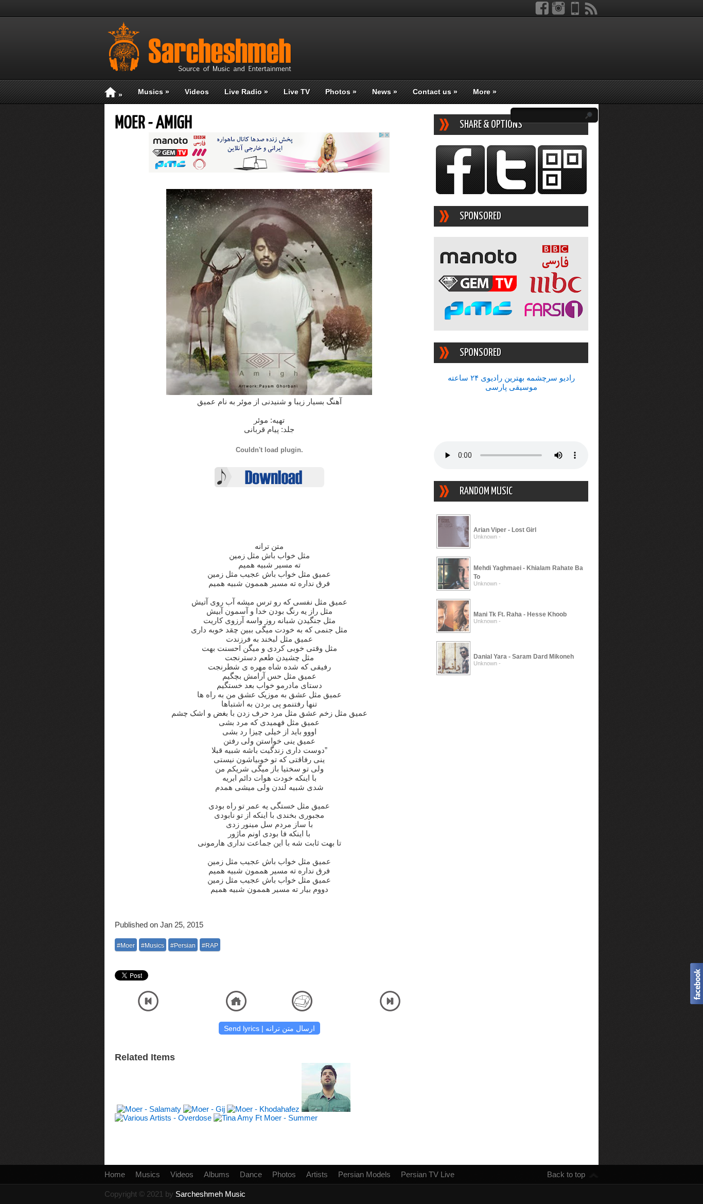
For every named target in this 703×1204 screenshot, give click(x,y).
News (384, 92)
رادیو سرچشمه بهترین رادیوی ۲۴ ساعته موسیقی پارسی (511, 382)
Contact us (435, 92)
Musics (153, 92)
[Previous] (148, 1008)
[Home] (236, 1008)
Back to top (566, 1174)
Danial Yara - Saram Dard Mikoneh (523, 656)
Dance (251, 1174)
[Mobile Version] (575, 12)
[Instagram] (558, 12)
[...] (453, 546)
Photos (341, 92)
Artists (317, 1174)
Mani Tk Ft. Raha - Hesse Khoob (520, 614)
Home (114, 1174)
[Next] (390, 1008)
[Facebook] (542, 12)
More (485, 92)
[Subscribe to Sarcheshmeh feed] (591, 12)
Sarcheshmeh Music (210, 1194)
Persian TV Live (427, 1174)
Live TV (297, 92)
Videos (197, 92)
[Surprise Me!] (302, 1008)
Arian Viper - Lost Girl (504, 530)
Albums (217, 1174)
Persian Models (364, 1174)
